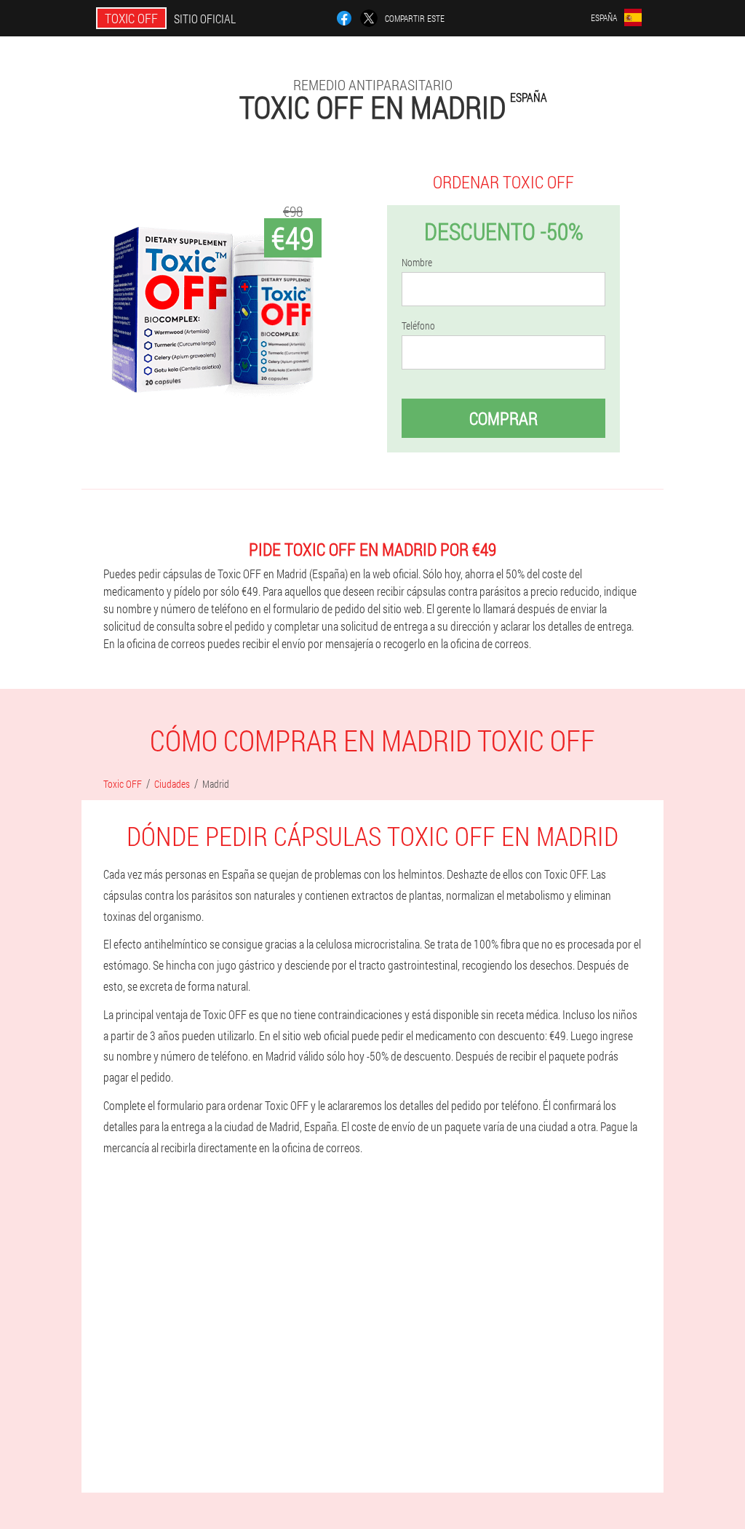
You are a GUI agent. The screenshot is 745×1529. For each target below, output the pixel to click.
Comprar (503, 418)
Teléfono (418, 326)
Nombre (417, 263)
